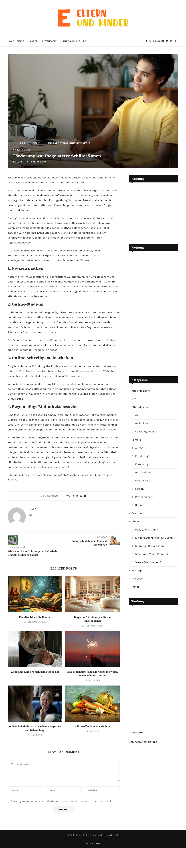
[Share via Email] (85, 495)
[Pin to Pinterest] (81, 495)
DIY (84, 41)
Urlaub (139, 505)
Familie (20, 41)
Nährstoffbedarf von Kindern (92, 726)
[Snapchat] (171, 41)
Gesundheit (142, 480)
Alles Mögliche (71, 41)
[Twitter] (150, 41)
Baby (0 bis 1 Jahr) (146, 529)
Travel (135, 586)
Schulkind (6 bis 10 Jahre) (151, 554)
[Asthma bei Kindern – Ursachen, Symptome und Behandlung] (35, 704)
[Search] (176, 41)
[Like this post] (69, 495)
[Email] (167, 41)
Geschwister (143, 472)
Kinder (33, 41)
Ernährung (142, 456)
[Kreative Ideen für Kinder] (35, 594)
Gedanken (141, 423)
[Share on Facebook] (73, 495)
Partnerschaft (144, 497)
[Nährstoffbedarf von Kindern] (92, 704)
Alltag (139, 448)
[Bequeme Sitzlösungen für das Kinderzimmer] (92, 594)
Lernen (139, 488)
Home (11, 41)
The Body (137, 578)
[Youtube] (162, 41)
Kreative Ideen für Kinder (34, 617)
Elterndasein (49, 41)
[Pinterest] (158, 41)
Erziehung (141, 464)
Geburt (139, 415)
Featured (137, 513)
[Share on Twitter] (77, 496)
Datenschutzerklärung (143, 741)
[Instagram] (154, 41)
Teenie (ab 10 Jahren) (148, 562)
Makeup (137, 570)
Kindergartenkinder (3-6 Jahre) (155, 537)
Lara (19, 161)
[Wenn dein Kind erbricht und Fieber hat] (35, 649)
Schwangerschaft (146, 431)
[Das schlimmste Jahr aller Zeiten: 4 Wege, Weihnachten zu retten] (92, 649)
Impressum (136, 732)
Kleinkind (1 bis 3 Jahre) (150, 546)
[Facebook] (146, 41)
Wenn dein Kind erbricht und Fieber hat (35, 672)
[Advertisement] (156, 210)
